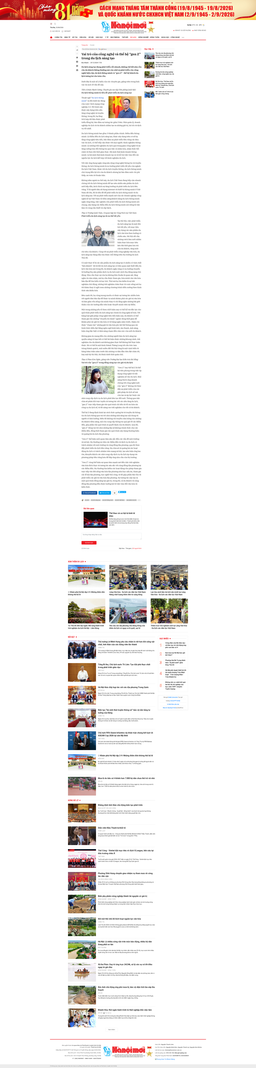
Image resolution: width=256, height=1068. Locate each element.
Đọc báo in (56, 31)
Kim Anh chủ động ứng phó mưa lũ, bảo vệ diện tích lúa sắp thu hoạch (126, 988)
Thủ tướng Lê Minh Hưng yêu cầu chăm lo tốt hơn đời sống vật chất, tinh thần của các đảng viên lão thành (126, 643)
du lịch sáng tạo (95, 500)
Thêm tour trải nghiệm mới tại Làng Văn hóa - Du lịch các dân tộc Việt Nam (164, 64)
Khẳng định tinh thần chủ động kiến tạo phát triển (120, 805)
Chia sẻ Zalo (105, 493)
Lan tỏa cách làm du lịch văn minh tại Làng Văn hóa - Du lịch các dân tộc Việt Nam (168, 593)
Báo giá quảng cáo (181, 1053)
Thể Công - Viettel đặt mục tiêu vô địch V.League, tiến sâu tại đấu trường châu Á (126, 852)
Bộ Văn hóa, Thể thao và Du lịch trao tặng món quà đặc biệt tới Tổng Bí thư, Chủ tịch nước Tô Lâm (165, 84)
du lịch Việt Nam (119, 500)
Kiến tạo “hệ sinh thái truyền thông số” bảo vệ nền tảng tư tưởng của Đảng (124, 711)
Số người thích (137, 548)
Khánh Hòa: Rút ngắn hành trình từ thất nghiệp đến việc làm (125, 1010)
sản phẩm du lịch (131, 500)
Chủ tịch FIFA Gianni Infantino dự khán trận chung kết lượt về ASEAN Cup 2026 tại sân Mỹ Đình (125, 734)
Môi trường (102, 947)
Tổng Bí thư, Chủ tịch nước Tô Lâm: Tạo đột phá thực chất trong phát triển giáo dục (124, 665)
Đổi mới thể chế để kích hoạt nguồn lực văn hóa (119, 919)
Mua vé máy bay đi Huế (169, 707)
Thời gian (128, 548)
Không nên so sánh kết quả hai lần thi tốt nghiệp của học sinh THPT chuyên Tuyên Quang (175, 685)
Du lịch (133, 37)
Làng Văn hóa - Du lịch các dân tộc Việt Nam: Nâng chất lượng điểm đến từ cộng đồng (127, 593)
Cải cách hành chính (105, 879)
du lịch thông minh (108, 500)
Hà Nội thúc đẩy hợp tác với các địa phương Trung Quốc (123, 687)
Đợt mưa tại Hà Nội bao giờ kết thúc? (175, 654)
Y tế (106, 37)
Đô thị (74, 37)
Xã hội (91, 37)
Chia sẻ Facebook (90, 493)
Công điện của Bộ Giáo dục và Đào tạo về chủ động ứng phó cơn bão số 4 (175, 645)
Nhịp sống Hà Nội (200, 30)
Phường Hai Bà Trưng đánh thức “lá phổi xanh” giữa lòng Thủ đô (175, 662)
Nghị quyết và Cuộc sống (107, 808)
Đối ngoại (101, 690)
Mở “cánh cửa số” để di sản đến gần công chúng (164, 92)
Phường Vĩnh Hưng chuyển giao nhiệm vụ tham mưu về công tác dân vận (125, 874)
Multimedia (115, 37)
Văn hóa (83, 37)
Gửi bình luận (89, 542)
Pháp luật (101, 831)
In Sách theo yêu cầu (173, 704)
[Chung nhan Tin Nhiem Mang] (165, 1059)
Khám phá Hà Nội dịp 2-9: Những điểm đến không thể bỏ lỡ (86, 593)
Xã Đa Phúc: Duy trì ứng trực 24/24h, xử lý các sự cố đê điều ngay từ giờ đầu (125, 965)
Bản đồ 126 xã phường (183, 30)
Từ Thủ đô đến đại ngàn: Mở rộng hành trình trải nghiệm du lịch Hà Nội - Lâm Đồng (86, 627)
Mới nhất (67, 31)
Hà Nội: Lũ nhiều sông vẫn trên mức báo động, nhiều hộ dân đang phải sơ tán (125, 943)
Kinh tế (67, 37)
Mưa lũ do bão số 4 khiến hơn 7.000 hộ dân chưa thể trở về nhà (126, 778)
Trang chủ (85, 45)
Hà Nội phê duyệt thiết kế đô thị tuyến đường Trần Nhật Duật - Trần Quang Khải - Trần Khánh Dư (175, 673)
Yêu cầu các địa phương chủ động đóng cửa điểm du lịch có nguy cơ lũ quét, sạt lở (165, 55)
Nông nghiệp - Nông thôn (148, 37)
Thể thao (101, 738)
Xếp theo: (122, 548)
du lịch (87, 500)
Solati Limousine (173, 697)
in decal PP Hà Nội (175, 700)
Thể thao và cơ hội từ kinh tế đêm (122, 514)
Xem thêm (111, 1029)
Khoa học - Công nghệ (170, 37)
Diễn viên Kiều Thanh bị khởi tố (112, 828)
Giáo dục (99, 37)
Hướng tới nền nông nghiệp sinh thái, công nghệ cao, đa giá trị (165, 74)
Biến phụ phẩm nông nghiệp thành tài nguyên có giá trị (122, 896)
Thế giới (125, 37)
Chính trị (58, 37)
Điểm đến (101, 758)
